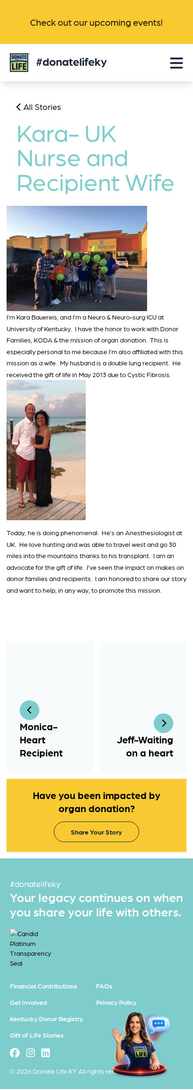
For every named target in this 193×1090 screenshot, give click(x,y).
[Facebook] (15, 1053)
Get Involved (28, 1002)
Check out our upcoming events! (96, 22)
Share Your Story (96, 832)
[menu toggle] (176, 63)
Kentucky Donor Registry (46, 1018)
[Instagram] (30, 1053)
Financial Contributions (43, 985)
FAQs (104, 985)
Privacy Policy (116, 1002)
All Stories (41, 106)
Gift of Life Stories (37, 1035)
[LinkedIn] (45, 1053)
